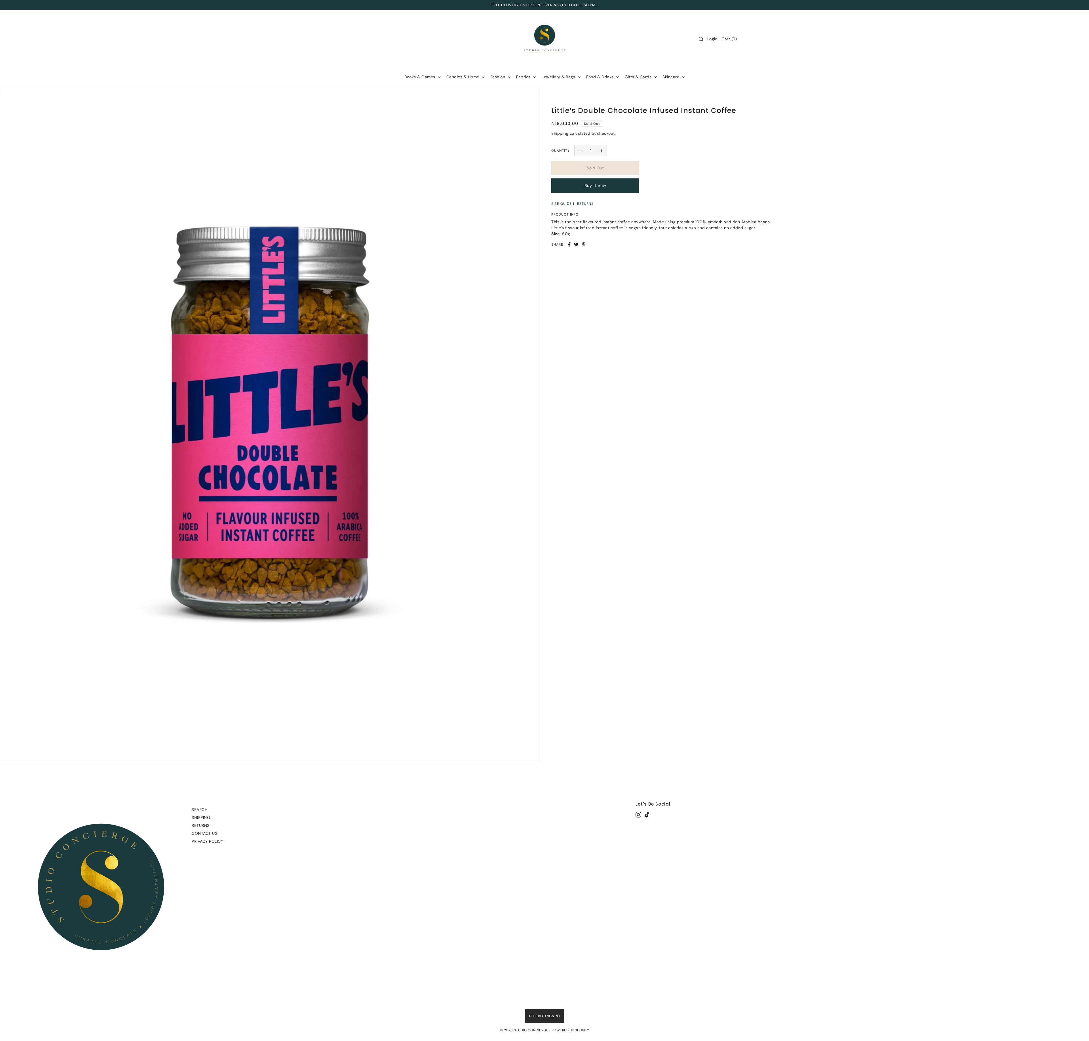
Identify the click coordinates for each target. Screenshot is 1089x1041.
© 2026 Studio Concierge (524, 1030)
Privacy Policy (207, 841)
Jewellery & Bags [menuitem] (559, 76)
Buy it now (595, 185)
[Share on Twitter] (576, 244)
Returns (201, 825)
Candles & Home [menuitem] (463, 76)
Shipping (559, 133)
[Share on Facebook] (569, 244)
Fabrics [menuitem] (524, 76)
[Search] (701, 39)
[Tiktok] (647, 814)
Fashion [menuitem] (498, 76)
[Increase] (601, 150)
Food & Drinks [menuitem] (600, 76)
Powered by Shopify (570, 1030)
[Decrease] (580, 150)
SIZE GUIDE (561, 203)
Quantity (560, 150)
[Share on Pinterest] (583, 244)
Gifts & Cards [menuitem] (639, 76)
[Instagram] (638, 814)
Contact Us (204, 833)
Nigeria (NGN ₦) (544, 1016)
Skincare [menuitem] (671, 76)
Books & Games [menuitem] (420, 76)
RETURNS (585, 203)
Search (200, 809)
